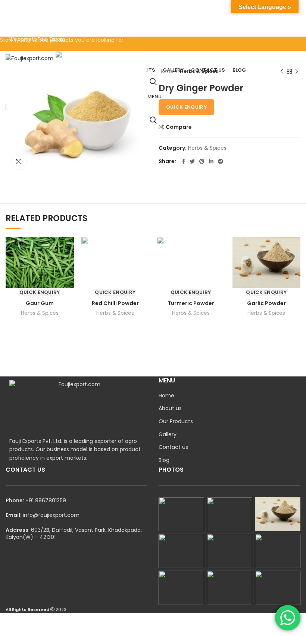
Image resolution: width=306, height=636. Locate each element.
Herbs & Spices (40, 313)
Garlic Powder (266, 303)
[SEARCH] (296, 27)
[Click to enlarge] (18, 161)
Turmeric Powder (191, 303)
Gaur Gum (40, 303)
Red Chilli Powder (115, 303)
